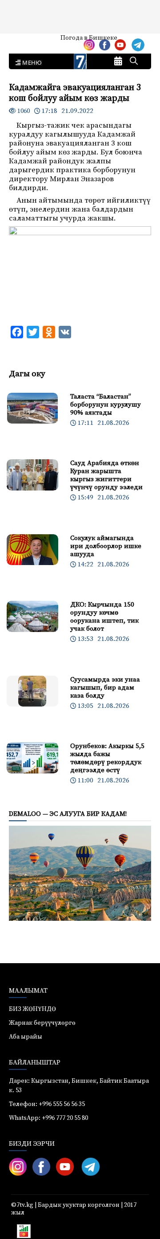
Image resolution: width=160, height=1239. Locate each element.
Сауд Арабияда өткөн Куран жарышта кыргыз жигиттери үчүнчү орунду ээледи (106, 475)
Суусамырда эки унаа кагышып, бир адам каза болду (105, 687)
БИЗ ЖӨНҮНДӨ (32, 1009)
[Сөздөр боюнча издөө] (134, 61)
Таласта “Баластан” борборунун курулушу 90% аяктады (105, 404)
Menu (30, 63)
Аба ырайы (21, 41)
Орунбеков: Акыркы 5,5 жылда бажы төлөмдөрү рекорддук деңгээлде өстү (107, 758)
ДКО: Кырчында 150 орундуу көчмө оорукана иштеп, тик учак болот (104, 616)
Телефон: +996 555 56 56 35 (47, 1104)
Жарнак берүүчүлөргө (42, 1023)
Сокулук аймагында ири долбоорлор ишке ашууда (105, 546)
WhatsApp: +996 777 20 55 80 (48, 1118)
